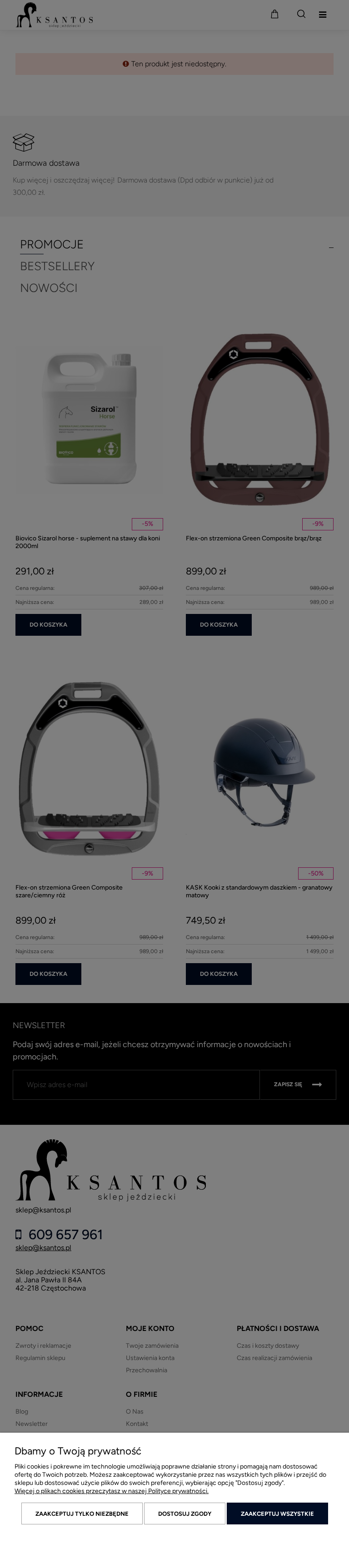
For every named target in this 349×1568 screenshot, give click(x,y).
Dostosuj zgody (184, 1513)
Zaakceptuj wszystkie (277, 1513)
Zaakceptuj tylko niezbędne (82, 1513)
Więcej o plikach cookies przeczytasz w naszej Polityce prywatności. (112, 1491)
